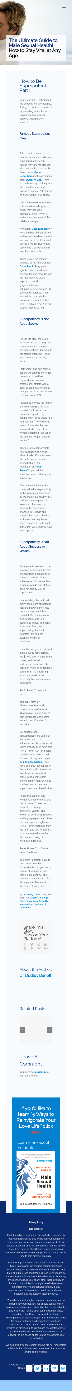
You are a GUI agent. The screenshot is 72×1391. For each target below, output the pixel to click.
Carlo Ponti (26, 266)
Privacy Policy (36, 1222)
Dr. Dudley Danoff (32, 894)
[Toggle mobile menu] (64, 6)
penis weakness (32, 761)
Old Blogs (43, 898)
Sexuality (43, 901)
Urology (39, 904)
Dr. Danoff (31, 898)
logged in (40, 1072)
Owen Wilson (34, 179)
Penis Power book (29, 901)
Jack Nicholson (41, 228)
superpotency (27, 904)
